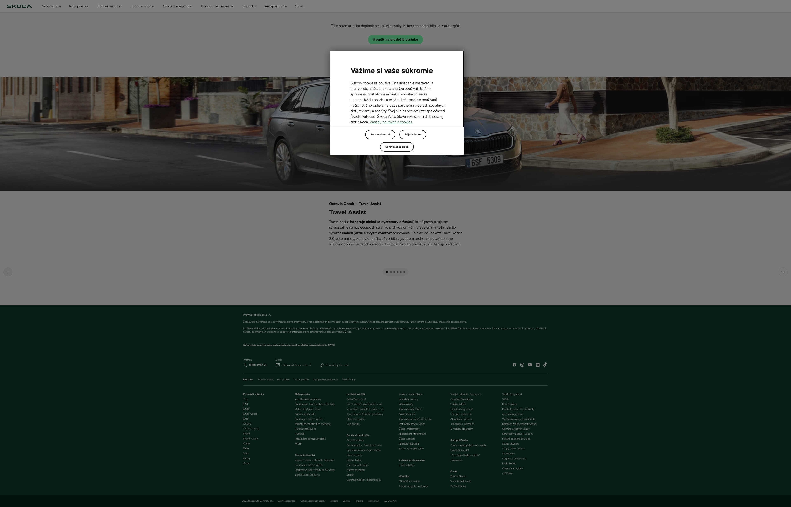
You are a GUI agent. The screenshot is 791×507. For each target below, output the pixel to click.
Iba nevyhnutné (380, 134)
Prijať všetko (413, 134)
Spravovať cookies (396, 146)
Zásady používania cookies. (391, 122)
